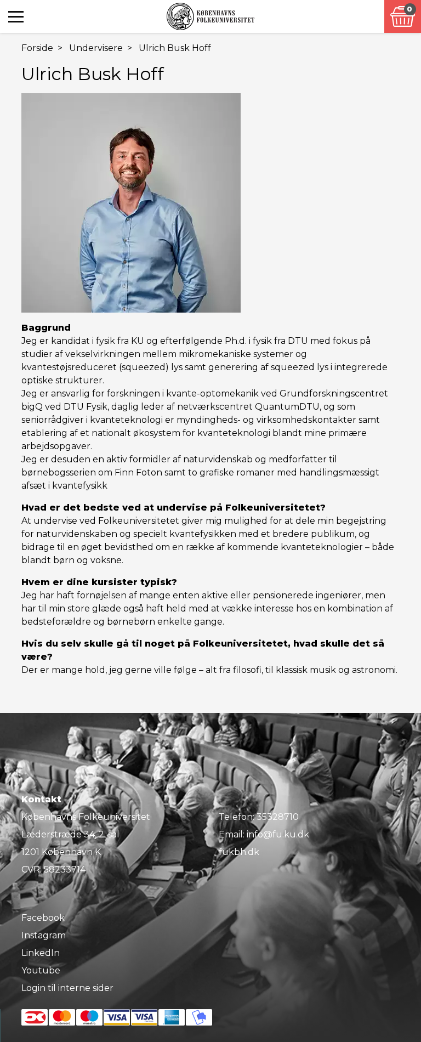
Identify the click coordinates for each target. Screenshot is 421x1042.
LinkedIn (40, 953)
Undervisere (96, 48)
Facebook (43, 918)
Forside (37, 48)
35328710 (278, 817)
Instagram (43, 935)
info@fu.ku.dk (278, 834)
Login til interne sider (67, 988)
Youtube (40, 970)
